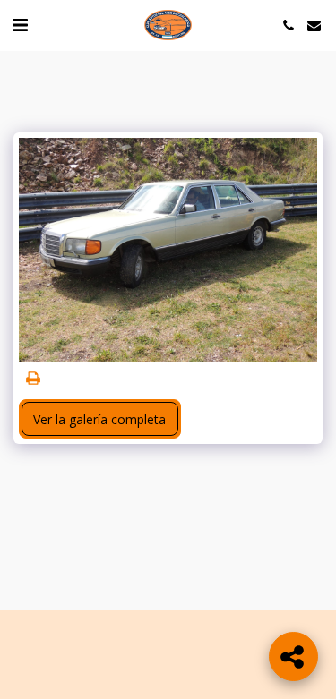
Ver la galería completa (99, 419)
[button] (19, 24)
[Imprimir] (33, 379)
